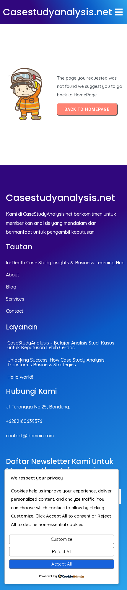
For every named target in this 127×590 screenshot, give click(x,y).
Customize (61, 539)
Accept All (61, 564)
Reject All (61, 551)
